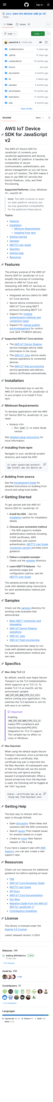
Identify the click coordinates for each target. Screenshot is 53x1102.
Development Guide (25, 482)
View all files (26, 108)
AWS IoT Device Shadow (28, 344)
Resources (15, 257)
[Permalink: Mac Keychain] (3, 746)
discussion (22, 823)
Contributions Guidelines (23, 910)
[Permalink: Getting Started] (3, 497)
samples (13, 85)
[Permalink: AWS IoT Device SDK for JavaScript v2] (3, 134)
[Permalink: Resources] (3, 862)
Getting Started (18, 236)
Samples (14, 240)
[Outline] (49, 117)
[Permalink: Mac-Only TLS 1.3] (3, 672)
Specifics (15, 249)
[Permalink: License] (3, 918)
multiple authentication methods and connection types (25, 317)
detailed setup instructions (24, 437)
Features (14, 221)
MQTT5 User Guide (20, 244)
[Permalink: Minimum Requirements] (3, 406)
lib (10, 79)
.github (12, 55)
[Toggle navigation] (4, 4)
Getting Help (17, 253)
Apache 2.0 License (16, 929)
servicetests (14, 91)
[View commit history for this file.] (46, 42)
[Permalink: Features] (3, 264)
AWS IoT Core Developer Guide (27, 883)
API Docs (15, 891)
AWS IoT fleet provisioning (29, 366)
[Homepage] (26, 4)
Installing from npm (25, 232)
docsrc (12, 67)
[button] (45, 464)
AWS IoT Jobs (22, 355)
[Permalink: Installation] (3, 380)
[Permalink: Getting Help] (3, 806)
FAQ (12, 878)
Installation (16, 225)
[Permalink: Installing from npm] (3, 448)
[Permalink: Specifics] (3, 664)
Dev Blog (15, 899)
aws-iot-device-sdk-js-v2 (29, 13)
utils (11, 103)
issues (21, 830)
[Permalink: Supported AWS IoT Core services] (3, 339)
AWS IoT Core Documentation (26, 895)
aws (8, 13)
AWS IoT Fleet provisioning (24, 640)
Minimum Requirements (27, 228)
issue (24, 838)
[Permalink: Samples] (3, 600)
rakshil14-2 (14, 42)
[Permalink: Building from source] (3, 477)
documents (14, 73)
